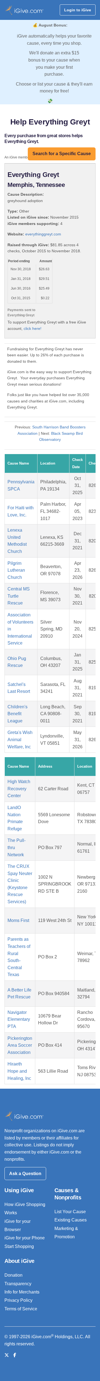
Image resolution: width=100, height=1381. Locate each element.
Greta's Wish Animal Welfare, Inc (20, 739)
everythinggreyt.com (43, 234)
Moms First (18, 920)
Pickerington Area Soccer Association (20, 1045)
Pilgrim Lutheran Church (16, 570)
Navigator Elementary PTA (19, 1019)
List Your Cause (70, 1211)
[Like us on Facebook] (14, 1355)
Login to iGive (77, 10)
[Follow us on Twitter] (6, 1355)
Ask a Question (25, 1173)
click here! (32, 328)
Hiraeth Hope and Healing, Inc (19, 1071)
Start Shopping (19, 1246)
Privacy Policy (18, 1300)
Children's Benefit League (18, 713)
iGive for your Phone (24, 1238)
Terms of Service (20, 1308)
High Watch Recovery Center (19, 788)
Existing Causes (70, 1220)
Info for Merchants (21, 1292)
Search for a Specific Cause (61, 153)
